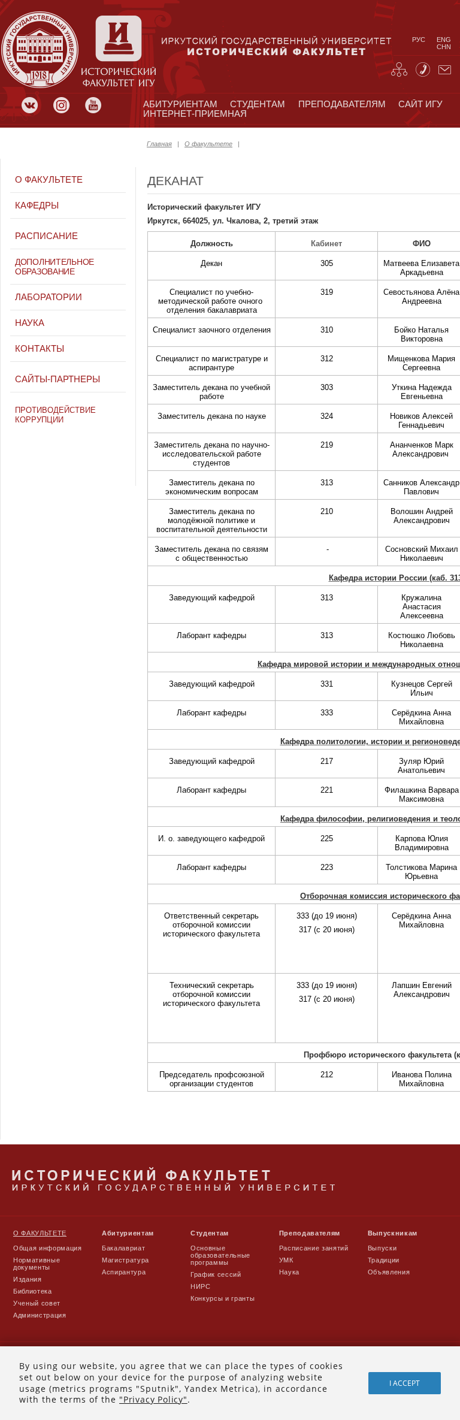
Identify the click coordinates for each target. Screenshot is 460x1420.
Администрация (39, 1315)
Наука (29, 323)
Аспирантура (124, 1272)
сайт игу (420, 104)
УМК (286, 1260)
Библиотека (32, 1291)
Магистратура (125, 1260)
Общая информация (47, 1248)
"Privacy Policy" (153, 1399)
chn (444, 46)
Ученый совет (36, 1303)
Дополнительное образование (54, 266)
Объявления (389, 1272)
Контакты (39, 349)
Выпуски (382, 1248)
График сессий (215, 1274)
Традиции (384, 1260)
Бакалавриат (123, 1248)
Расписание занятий (314, 1248)
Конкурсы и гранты (222, 1298)
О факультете (208, 143)
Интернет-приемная (195, 114)
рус (418, 39)
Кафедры (37, 205)
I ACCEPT (404, 1383)
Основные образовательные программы (220, 1255)
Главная (159, 143)
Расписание (46, 236)
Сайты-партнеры (57, 379)
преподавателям (342, 104)
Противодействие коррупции (55, 415)
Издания (27, 1279)
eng (444, 39)
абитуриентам (180, 104)
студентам (257, 104)
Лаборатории (48, 297)
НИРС (200, 1286)
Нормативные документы (36, 1263)
